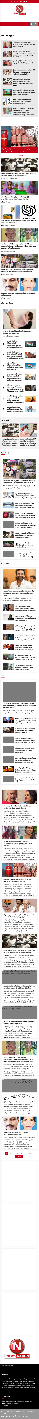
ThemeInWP (4, 1413)
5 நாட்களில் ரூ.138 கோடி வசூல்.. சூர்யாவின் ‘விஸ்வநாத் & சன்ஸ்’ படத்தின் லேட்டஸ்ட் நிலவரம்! (24, 667)
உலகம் (3, 675)
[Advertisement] (19, 1180)
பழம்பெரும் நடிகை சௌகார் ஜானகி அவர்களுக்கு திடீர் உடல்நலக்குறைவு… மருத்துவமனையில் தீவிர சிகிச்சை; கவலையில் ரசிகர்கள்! (25, 628)
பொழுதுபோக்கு (5, 563)
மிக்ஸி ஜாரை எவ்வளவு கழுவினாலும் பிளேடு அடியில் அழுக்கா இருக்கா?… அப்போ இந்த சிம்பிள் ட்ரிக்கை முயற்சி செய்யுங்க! (15, 388)
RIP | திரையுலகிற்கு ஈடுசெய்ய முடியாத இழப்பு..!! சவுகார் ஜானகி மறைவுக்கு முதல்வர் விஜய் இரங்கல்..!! (25, 608)
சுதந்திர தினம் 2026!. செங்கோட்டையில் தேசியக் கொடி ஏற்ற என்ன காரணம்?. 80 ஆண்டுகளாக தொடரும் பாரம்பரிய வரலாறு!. (15, 355)
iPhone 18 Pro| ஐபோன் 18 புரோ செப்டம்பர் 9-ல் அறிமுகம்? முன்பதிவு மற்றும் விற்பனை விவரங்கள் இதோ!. (25, 515)
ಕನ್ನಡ (24, 1416)
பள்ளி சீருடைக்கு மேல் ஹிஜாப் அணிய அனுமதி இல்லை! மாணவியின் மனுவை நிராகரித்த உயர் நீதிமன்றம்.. (24, 92)
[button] (32, 24)
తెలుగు (17, 1416)
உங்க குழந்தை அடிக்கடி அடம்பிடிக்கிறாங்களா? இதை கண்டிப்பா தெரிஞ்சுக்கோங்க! (15, 409)
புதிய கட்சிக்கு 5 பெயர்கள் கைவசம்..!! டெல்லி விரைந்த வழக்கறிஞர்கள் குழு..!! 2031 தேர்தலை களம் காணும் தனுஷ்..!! (18, 593)
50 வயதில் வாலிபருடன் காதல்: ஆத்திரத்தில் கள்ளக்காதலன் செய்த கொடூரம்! (18, 294)
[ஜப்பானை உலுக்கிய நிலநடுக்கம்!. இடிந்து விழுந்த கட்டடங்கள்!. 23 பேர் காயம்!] (8, 779)
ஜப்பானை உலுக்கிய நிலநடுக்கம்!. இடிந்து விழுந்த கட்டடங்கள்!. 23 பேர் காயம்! (25, 780)
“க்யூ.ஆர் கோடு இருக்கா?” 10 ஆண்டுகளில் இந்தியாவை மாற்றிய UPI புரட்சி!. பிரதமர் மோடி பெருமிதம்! (25, 496)
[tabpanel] (19, 139)
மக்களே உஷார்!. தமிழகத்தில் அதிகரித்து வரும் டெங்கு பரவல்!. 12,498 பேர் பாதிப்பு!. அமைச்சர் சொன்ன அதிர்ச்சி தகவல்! (28, 442)
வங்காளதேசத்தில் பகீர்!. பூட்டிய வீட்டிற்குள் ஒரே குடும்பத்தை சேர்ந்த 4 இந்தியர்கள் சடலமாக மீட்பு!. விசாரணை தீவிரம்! (25, 770)
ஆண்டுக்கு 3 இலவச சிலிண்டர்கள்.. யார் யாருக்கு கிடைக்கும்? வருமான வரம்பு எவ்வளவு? (24, 63)
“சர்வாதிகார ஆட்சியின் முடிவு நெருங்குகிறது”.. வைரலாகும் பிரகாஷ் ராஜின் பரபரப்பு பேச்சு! (25, 618)
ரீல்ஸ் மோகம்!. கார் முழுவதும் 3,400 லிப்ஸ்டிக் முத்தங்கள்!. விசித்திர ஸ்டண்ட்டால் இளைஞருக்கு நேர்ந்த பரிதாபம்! (17, 270)
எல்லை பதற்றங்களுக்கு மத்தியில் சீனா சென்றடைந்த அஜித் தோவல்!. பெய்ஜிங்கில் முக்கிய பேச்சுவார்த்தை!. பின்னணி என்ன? (25, 555)
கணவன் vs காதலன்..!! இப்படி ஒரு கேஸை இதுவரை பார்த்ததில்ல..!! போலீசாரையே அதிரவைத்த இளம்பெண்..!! (24, 535)
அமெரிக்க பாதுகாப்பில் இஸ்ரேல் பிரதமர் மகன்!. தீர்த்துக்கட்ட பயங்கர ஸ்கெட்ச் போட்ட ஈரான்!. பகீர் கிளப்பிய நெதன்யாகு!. (25, 741)
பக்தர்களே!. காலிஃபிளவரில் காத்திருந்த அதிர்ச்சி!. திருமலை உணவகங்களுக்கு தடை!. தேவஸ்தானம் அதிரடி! (24, 545)
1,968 (30, 1153)
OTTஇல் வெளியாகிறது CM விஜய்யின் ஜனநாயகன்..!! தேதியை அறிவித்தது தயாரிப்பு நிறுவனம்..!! (25, 657)
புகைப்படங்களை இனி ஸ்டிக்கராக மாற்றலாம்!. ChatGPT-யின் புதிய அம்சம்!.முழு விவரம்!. (22, 101)
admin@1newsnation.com (10, 1403)
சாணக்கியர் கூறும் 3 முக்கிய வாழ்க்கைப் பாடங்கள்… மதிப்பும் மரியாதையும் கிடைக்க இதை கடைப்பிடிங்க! (15, 399)
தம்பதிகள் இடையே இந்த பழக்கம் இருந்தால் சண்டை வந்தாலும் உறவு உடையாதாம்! (17, 332)
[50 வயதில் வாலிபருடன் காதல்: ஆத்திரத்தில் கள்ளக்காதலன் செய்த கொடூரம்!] (19, 284)
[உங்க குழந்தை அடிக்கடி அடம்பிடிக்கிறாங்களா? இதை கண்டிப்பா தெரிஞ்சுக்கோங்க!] (30, 409)
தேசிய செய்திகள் (6, 453)
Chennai (5, 1405)
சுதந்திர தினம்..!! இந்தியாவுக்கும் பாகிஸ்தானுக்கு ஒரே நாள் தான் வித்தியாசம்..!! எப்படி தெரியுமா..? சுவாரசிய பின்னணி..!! (14, 344)
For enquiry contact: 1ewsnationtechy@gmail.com (17, 1401)
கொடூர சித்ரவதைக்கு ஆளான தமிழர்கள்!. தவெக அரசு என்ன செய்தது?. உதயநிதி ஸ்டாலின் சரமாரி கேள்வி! (23, 82)
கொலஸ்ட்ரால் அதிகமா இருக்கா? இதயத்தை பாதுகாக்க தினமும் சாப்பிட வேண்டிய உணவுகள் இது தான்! (24, 648)
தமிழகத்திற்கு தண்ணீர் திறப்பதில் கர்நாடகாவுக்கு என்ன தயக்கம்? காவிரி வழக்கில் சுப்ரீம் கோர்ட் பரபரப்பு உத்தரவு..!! (25, 506)
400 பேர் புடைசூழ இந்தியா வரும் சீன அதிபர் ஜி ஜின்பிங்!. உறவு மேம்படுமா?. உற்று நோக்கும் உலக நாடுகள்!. (25, 721)
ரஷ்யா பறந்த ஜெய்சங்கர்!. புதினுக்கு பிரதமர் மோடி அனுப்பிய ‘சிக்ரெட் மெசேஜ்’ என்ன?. (25, 750)
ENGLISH (10, 1416)
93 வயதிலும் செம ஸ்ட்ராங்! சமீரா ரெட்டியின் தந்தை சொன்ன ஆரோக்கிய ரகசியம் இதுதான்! (24, 44)
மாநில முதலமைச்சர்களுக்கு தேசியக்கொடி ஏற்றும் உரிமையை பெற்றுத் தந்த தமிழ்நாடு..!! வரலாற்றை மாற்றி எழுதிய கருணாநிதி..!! (15, 377)
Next (35, 431)
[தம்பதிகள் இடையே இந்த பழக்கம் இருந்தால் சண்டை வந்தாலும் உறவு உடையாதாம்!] (19, 319)
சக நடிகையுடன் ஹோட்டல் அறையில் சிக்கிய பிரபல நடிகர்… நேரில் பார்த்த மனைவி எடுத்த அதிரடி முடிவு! (25, 638)
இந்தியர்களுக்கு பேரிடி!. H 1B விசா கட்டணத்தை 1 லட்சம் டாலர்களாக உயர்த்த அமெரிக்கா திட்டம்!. (25, 730)
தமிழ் (3, 1416)
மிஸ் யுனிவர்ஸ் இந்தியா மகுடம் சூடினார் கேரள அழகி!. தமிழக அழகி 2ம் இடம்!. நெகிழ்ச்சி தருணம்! (25, 525)
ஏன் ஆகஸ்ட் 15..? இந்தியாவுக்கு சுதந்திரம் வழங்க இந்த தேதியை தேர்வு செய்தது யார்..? (15, 366)
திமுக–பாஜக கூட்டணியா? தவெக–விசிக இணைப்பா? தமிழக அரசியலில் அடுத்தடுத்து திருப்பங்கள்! (24, 72)
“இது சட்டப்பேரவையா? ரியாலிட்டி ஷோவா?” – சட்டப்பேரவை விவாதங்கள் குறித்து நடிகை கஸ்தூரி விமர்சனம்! (24, 53)
